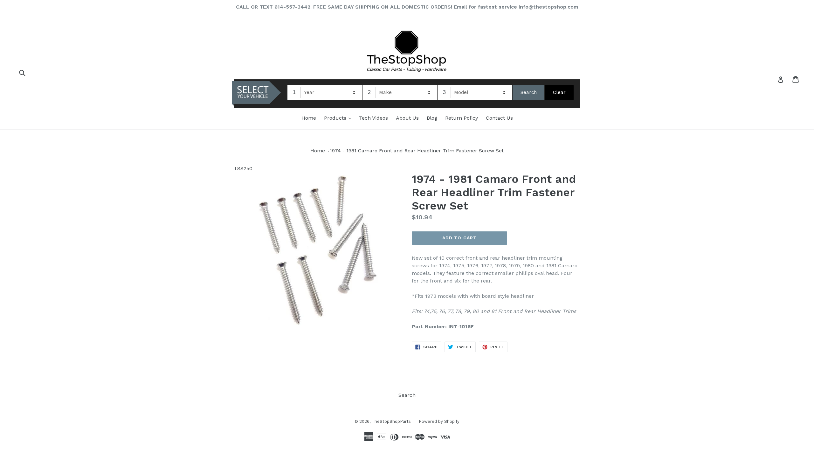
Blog (432, 118)
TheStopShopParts (391, 421)
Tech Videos (373, 118)
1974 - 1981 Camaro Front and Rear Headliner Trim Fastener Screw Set (417, 151)
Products (339, 118)
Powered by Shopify (439, 421)
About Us (407, 118)
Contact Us (499, 118)
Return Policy (461, 118)
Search (407, 395)
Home (308, 118)
